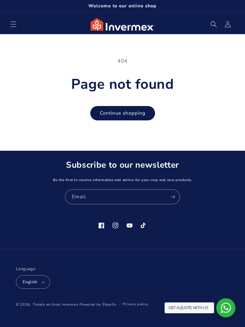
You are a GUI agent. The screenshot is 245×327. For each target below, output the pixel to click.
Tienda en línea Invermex (55, 304)
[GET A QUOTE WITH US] (225, 307)
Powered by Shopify (97, 304)
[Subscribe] (173, 196)
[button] (13, 24)
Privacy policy (135, 304)
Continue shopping (122, 113)
